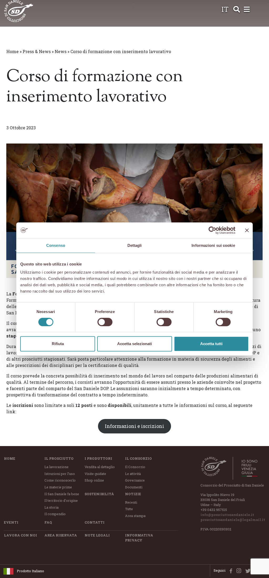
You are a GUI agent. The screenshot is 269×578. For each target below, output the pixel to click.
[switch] (104, 322)
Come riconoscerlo (60, 480)
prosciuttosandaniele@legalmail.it (232, 520)
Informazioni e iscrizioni (134, 426)
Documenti (133, 487)
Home (12, 51)
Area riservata (60, 535)
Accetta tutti (211, 343)
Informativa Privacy (139, 537)
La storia (51, 507)
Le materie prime (58, 487)
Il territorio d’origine (61, 500)
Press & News (37, 51)
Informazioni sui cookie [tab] (213, 245)
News (60, 51)
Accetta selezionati (134, 343)
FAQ (48, 522)
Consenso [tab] (55, 245)
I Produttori (98, 458)
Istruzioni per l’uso (59, 474)
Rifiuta (58, 343)
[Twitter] (247, 570)
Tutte (129, 509)
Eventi (11, 522)
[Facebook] (229, 570)
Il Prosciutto (59, 458)
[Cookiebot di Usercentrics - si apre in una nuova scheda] (212, 230)
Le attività (133, 474)
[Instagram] (237, 570)
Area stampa (135, 516)
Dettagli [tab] (134, 245)
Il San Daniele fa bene (61, 494)
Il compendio (55, 514)
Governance (135, 480)
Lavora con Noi (20, 535)
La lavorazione (56, 467)
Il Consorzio (138, 458)
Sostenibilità (99, 494)
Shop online (94, 480)
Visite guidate (95, 474)
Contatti (95, 522)
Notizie (133, 494)
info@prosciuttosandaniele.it (227, 515)
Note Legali (97, 535)
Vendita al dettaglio (100, 467)
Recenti (131, 502)
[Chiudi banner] (247, 230)
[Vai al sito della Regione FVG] (246, 468)
